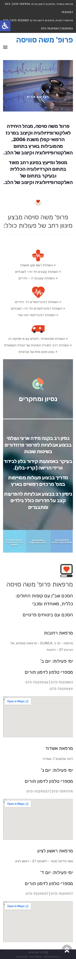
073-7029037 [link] (37, 791)
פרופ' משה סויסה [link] (36, 952)
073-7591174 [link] (62, 791)
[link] (5, 25)
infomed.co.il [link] (52, 956)
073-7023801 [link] (62, 682)
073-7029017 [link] (62, 894)
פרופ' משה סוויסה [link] (44, 40)
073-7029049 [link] (61, 689)
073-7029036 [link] (36, 682)
